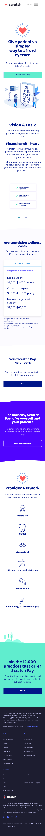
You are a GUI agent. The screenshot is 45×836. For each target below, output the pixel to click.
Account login (28, 739)
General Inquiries (8, 790)
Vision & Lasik (22, 552)
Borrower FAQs (29, 751)
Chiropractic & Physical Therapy (22, 570)
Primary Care (22, 588)
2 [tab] (22, 217)
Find (22, 384)
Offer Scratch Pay (23, 75)
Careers (5, 779)
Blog (4, 786)
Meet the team (7, 775)
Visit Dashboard (8, 739)
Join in (22, 690)
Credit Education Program (32, 782)
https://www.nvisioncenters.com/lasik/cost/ (16, 318)
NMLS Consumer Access (31, 775)
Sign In (29, 4)
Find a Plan (27, 743)
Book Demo (6, 751)
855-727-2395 (36, 824)
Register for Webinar (22, 443)
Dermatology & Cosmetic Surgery (22, 606)
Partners (5, 747)
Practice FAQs (7, 755)
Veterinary (22, 516)
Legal (26, 779)
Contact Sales (7, 759)
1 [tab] (19, 217)
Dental (22, 534)
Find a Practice (28, 747)
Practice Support (8, 763)
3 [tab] (26, 217)
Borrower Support (29, 755)
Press (4, 782)
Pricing (5, 743)
